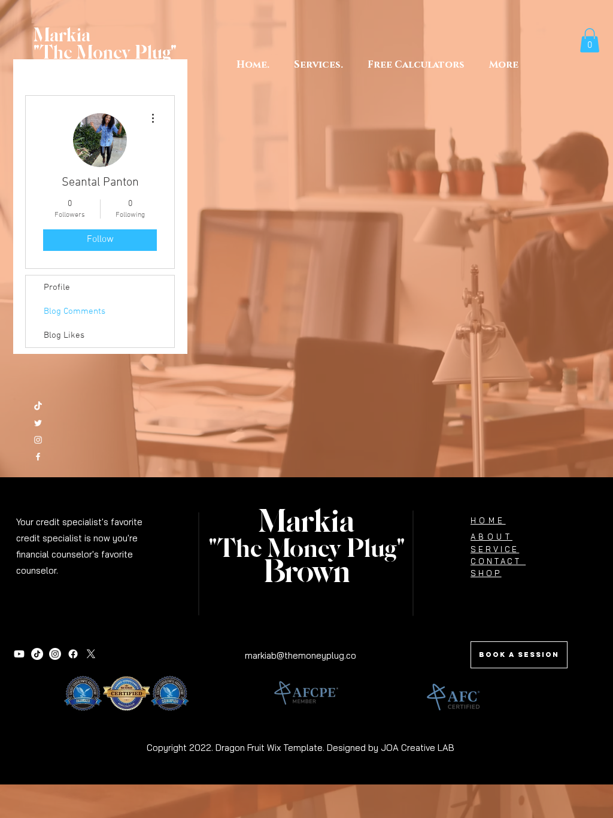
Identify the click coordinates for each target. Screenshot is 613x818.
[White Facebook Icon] (38, 457)
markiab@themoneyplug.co (300, 655)
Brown (306, 573)
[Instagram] (55, 654)
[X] (91, 654)
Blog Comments (74, 311)
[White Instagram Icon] (38, 440)
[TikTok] (38, 406)
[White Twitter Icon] (38, 423)
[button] (416, 64)
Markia (306, 522)
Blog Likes (64, 335)
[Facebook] (73, 654)
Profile (57, 287)
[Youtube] (19, 654)
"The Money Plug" (306, 549)
